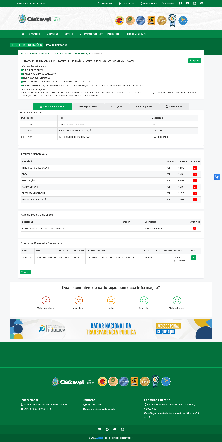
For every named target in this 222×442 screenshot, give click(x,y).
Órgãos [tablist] (117, 106)
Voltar (26, 272)
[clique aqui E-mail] (99, 429)
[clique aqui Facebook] (107, 429)
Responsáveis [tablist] (90, 106)
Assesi (99, 438)
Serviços (69, 34)
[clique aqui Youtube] (115, 429)
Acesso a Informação (39, 53)
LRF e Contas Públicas (90, 34)
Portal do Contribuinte (136, 34)
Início (23, 53)
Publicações (113, 34)
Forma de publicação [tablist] (53, 106)
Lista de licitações (82, 53)
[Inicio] (23, 34)
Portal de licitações (62, 53)
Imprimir (196, 60)
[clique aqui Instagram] (123, 429)
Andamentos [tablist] (175, 106)
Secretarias (52, 34)
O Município (35, 34)
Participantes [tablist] (144, 106)
